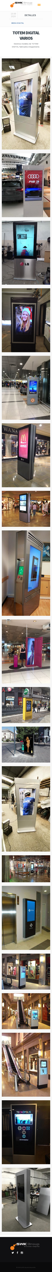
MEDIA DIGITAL (17, 23)
